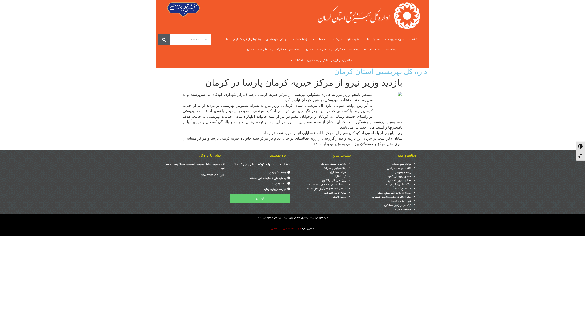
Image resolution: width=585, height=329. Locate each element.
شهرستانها (353, 39)
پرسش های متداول (276, 39)
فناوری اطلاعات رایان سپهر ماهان (286, 229)
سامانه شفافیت (403, 209)
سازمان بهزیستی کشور (399, 176)
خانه (414, 39)
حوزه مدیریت (396, 39)
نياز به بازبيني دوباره (275, 189)
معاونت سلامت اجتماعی (382, 50)
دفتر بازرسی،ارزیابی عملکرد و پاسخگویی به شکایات (323, 60)
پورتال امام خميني (401, 164)
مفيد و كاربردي (277, 172)
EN (226, 39)
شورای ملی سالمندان (400, 201)
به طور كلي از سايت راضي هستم (268, 178)
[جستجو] (164, 39)
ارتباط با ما (302, 39)
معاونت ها (373, 39)
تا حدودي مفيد (277, 183)
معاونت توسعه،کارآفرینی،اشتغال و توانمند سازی (332, 50)
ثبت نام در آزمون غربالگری (397, 205)
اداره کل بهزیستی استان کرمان (381, 71)
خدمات (321, 39)
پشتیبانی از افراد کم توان (247, 39)
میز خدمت (336, 39)
